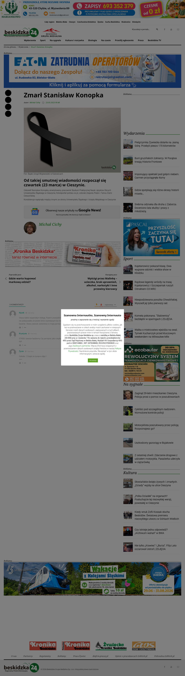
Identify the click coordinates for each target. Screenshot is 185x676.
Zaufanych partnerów (81, 346)
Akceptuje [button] (92, 360)
